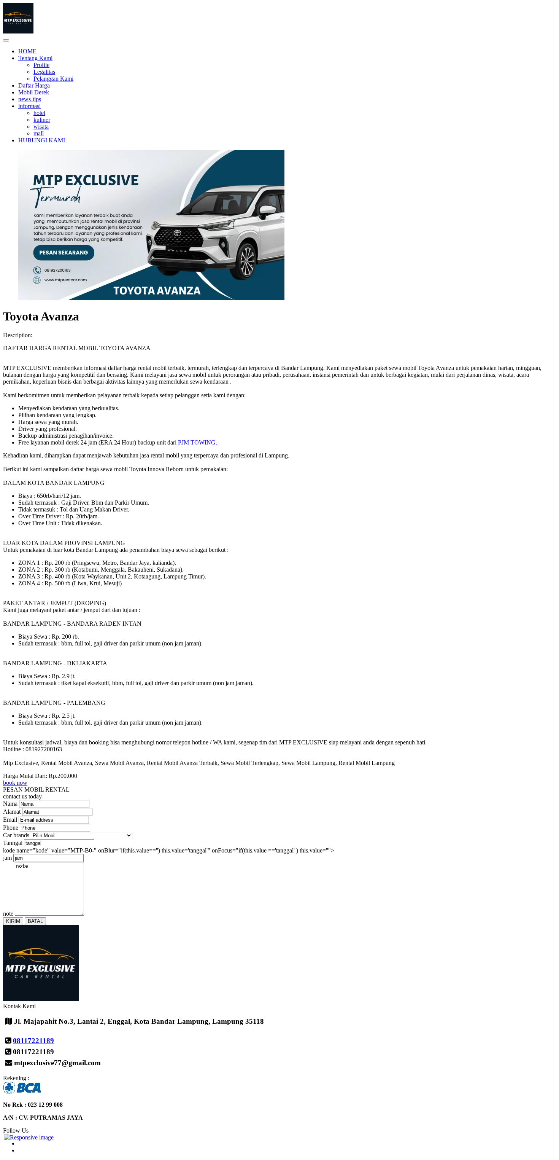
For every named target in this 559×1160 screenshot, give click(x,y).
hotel (39, 113)
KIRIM (13, 921)
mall (38, 133)
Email (10, 819)
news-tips (29, 99)
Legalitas (44, 72)
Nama (10, 803)
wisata (41, 126)
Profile (41, 65)
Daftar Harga (34, 85)
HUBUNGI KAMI (41, 140)
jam (7, 857)
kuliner (41, 119)
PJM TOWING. (197, 442)
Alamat (12, 811)
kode (9, 850)
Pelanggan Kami (53, 78)
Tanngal (12, 843)
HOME (27, 51)
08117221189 (33, 1041)
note (8, 913)
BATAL (35, 921)
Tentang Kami (35, 58)
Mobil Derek (33, 92)
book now (15, 782)
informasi (29, 106)
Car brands (16, 835)
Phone (10, 827)
